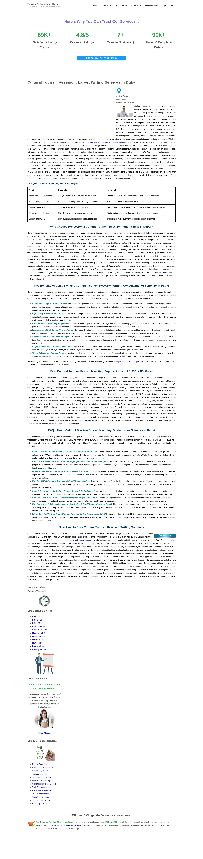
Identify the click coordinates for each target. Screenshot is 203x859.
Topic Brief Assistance (41, 787)
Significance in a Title (41, 800)
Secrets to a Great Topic (42, 777)
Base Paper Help (39, 804)
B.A (40, 617)
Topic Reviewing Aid (40, 797)
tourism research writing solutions (78, 540)
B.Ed (34, 617)
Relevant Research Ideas (42, 790)
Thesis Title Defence (40, 794)
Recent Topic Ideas (40, 764)
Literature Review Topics (42, 781)
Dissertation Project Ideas (43, 767)
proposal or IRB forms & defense (67, 825)
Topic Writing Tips (39, 774)
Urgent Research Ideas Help (44, 784)
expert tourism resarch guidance (129, 362)
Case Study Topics (40, 771)
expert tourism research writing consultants (106, 142)
